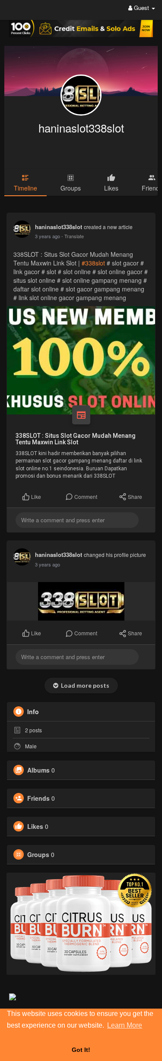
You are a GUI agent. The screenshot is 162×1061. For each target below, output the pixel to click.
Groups (38, 854)
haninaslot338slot (81, 128)
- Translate (72, 236)
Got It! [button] (81, 1049)
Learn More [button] (124, 1025)
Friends (38, 798)
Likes (35, 826)
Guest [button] (141, 7)
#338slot (93, 263)
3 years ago (47, 236)
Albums (38, 770)
